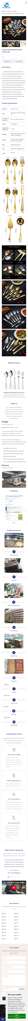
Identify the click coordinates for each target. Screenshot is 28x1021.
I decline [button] (17, 1017)
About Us (14, 404)
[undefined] (14, 28)
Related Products (14, 363)
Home (3, 11)
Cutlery (14, 11)
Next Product (18, 61)
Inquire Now (7, 61)
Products (8, 11)
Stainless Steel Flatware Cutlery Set (14, 392)
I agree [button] (17, 1015)
